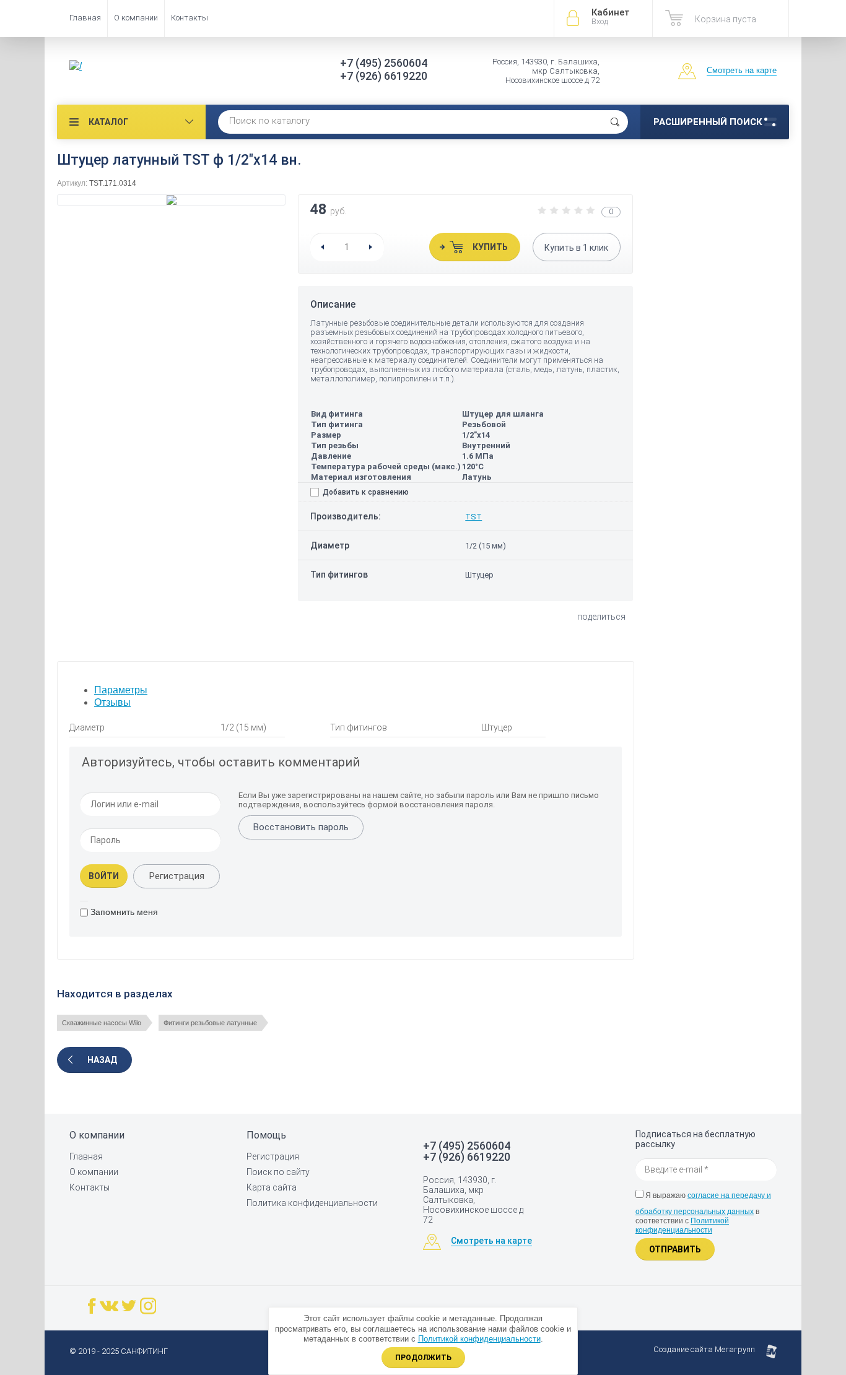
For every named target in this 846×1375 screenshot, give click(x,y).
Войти (104, 876)
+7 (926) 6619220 (383, 75)
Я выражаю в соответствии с (703, 1212)
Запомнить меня (123, 912)
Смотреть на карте (742, 70)
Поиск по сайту (278, 1172)
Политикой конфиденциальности (682, 1225)
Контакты (189, 17)
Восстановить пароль (301, 827)
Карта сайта (271, 1187)
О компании (136, 17)
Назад (102, 1060)
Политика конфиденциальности (312, 1203)
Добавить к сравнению (365, 492)
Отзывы (112, 702)
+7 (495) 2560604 (383, 62)
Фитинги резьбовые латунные (210, 1022)
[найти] (615, 122)
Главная (85, 17)
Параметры (120, 690)
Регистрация (176, 876)
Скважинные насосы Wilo (101, 1022)
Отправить (675, 1249)
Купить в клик (576, 248)
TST (473, 516)
